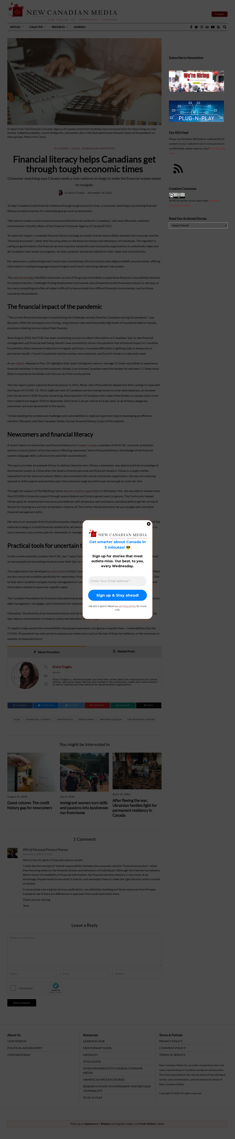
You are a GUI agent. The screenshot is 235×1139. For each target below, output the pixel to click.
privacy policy (127, 606)
